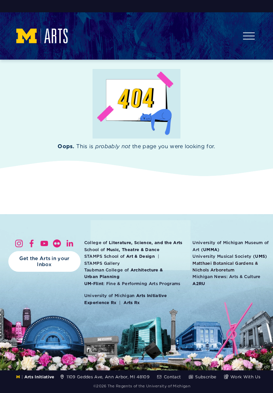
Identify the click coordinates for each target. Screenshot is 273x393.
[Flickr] (57, 243)
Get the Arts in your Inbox (44, 261)
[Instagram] (19, 243)
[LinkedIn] (70, 243)
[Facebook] (32, 243)
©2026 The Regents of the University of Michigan (141, 386)
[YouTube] (44, 243)
